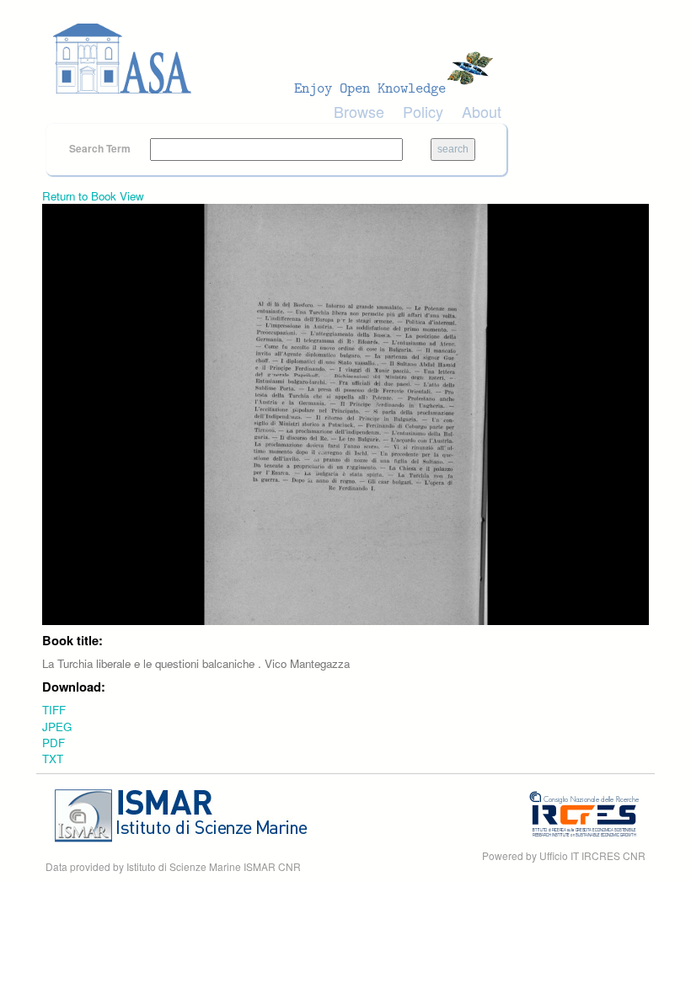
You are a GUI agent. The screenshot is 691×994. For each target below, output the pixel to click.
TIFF (54, 710)
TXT (52, 759)
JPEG (57, 727)
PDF (53, 743)
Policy (423, 111)
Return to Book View (93, 196)
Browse (359, 111)
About (481, 111)
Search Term (101, 148)
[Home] (278, 59)
